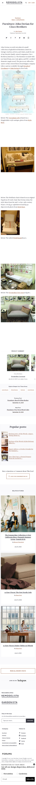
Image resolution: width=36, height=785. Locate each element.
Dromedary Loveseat (18, 376)
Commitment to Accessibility (9, 742)
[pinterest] (15, 37)
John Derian (14, 68)
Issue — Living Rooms (18, 19)
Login (33, 2)
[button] (26, 2)
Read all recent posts (18, 670)
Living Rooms (5, 389)
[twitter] (19, 37)
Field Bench (17, 238)
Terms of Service (6, 737)
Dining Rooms (14, 389)
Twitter (23, 741)
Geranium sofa (14, 118)
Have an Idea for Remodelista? (9, 745)
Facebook (23, 738)
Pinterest (23, 732)
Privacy (3, 740)
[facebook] (11, 37)
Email (22, 743)
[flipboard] (6, 37)
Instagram (23, 735)
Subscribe (30, 779)
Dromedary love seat (16, 293)
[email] (24, 37)
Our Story (4, 732)
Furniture (18, 18)
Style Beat (21, 207)
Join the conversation (18, 476)
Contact (4, 735)
